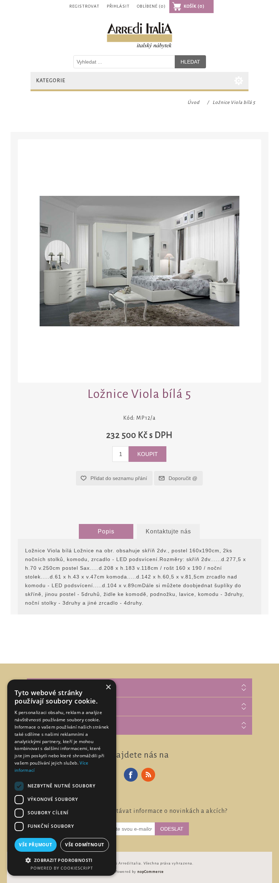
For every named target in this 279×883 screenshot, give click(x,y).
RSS (148, 775)
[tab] (106, 531)
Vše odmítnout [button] (84, 845)
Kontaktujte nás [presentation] (168, 531)
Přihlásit (118, 6)
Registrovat (84, 6)
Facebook (131, 775)
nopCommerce (150, 872)
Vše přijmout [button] (35, 845)
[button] (62, 859)
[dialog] (61, 778)
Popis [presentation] (106, 531)
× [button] (108, 687)
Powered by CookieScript (62, 868)
